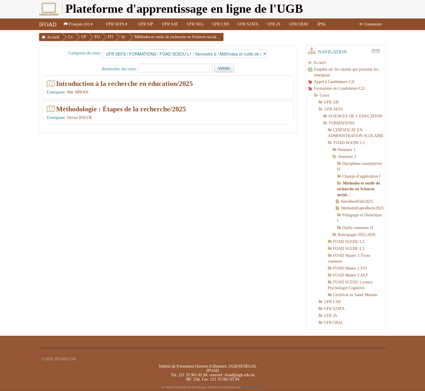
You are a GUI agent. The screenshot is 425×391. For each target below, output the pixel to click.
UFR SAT (170, 24)
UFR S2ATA (248, 24)
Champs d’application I (361, 176)
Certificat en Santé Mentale (355, 295)
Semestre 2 (347, 156)
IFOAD (47, 24)
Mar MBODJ (77, 92)
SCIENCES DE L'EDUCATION (355, 116)
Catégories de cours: (85, 53)
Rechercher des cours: (120, 69)
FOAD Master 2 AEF (350, 275)
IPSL (321, 24)
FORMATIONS (342, 123)
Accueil (53, 37)
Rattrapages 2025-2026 (356, 235)
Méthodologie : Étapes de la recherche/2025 (121, 108)
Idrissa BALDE (80, 117)
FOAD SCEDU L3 (348, 248)
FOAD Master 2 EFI (350, 268)
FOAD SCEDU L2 (348, 241)
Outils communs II (357, 228)
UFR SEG (195, 24)
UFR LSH (220, 24)
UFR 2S (273, 24)
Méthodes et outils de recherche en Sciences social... (177, 37)
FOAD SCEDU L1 (349, 143)
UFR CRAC (299, 24)
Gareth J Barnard (252, 387)
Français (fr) (79, 24)
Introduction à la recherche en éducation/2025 (124, 83)
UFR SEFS (115, 24)
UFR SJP (145, 24)
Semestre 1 (347, 149)
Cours (324, 95)
